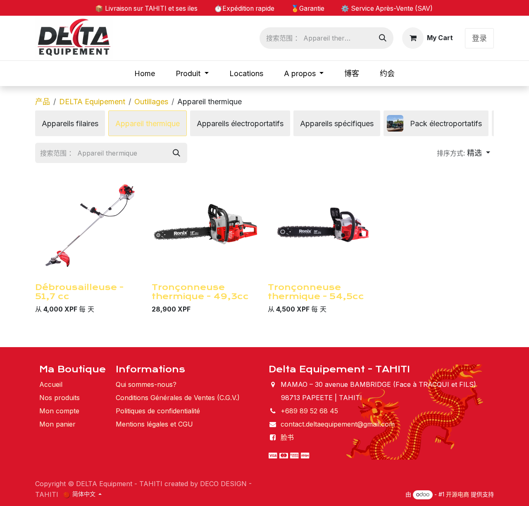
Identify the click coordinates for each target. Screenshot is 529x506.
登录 (479, 38)
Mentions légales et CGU (154, 424)
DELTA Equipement (92, 101)
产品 (42, 101)
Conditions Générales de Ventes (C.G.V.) (178, 397)
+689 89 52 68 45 (309, 411)
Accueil (50, 384)
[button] (463, 153)
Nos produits (59, 397)
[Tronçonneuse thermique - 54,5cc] (323, 225)
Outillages (151, 101)
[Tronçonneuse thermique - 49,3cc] (207, 225)
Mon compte (59, 411)
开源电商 (457, 494)
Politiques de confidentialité (158, 411)
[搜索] (382, 38)
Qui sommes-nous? (146, 384)
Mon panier (57, 424)
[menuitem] (144, 73)
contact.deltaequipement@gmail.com (338, 424)
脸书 (287, 437)
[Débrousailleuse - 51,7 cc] (90, 225)
